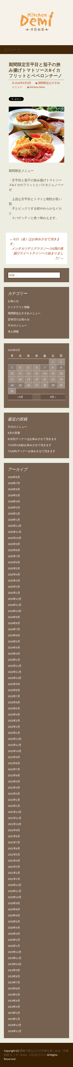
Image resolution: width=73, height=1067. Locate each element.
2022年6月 (14, 775)
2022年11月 (14, 745)
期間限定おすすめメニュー (24, 313)
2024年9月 (14, 617)
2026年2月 (14, 513)
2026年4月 (14, 501)
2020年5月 (14, 921)
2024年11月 (14, 605)
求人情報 (13, 331)
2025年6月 (14, 562)
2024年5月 (14, 641)
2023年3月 (14, 720)
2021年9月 (14, 830)
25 (20, 385)
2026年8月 (14, 477)
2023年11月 (14, 672)
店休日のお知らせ (19, 319)
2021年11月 (14, 818)
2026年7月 (14, 483)
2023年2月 (14, 726)
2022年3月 (14, 793)
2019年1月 (14, 1019)
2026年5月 (14, 495)
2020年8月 (14, 909)
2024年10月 (14, 611)
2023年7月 (14, 696)
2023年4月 (14, 714)
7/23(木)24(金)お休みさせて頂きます (29, 445)
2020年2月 (14, 940)
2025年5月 (14, 568)
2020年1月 (14, 946)
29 (53, 385)
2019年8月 (14, 976)
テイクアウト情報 (19, 307)
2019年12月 (14, 952)
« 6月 (20, 397)
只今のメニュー (17, 325)
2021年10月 (14, 824)
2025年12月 (14, 526)
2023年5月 (14, 708)
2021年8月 (14, 836)
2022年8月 (14, 763)
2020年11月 (14, 891)
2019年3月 (14, 1006)
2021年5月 (14, 854)
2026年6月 (14, 489)
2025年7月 (14, 556)
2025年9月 (14, 544)
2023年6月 (14, 702)
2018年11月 (14, 1031)
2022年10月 (14, 751)
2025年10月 (14, 538)
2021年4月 (14, 860)
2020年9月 (14, 903)
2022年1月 (14, 806)
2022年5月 (14, 781)
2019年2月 (14, 1013)
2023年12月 (14, 666)
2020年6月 (14, 915)
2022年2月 (14, 799)
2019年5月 (14, 994)
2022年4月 (14, 787)
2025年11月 (14, 532)
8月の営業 (14, 433)
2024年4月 (14, 647)
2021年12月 (14, 812)
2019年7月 (14, 982)
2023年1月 (14, 733)
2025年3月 (14, 580)
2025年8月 (14, 550)
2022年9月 (14, 757)
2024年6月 (14, 635)
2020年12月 (14, 885)
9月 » (53, 397)
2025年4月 (14, 574)
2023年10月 (14, 678)
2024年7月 (14, 629)
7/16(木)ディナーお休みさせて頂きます (31, 451)
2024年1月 (14, 659)
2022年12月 (14, 739)
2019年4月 (14, 1000)
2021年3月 (14, 866)
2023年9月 (14, 684)
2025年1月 (14, 592)
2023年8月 (14, 690)
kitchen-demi (37, 87)
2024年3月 (14, 653)
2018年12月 (14, 1025)
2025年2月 (14, 586)
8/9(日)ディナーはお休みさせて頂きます (32, 439)
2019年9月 (14, 970)
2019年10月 (14, 964)
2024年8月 (14, 623)
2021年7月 (14, 842)
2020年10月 (14, 897)
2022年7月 (14, 769)
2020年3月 (14, 933)
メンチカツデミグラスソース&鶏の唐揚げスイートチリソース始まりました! (37, 253)
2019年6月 (14, 988)
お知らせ (13, 301)
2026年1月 (14, 519)
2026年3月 (14, 507)
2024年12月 (14, 599)
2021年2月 (14, 873)
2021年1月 (14, 879)
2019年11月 (14, 958)
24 (12, 385)
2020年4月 (14, 927)
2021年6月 (14, 848)
